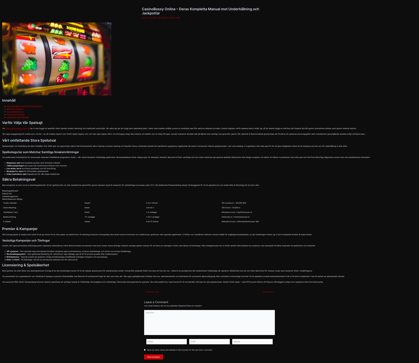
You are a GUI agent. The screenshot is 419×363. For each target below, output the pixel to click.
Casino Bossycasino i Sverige (17, 128)
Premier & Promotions (16, 114)
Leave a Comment (149, 18)
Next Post (268, 292)
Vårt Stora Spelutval (15, 109)
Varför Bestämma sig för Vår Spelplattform (24, 106)
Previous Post (152, 292)
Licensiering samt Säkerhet (18, 117)
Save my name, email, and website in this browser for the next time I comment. (179, 350)
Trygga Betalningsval (15, 112)
